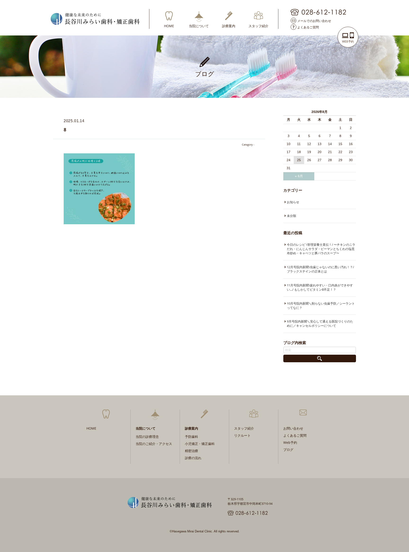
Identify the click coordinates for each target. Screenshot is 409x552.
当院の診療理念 (147, 436)
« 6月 (299, 176)
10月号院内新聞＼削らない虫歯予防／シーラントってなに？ (321, 305)
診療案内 (228, 26)
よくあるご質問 (308, 27)
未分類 (291, 216)
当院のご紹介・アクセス (154, 443)
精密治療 (191, 450)
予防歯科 (191, 436)
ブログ (288, 449)
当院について (199, 26)
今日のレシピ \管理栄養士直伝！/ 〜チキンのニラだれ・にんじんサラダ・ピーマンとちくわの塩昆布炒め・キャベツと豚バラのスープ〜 (321, 248)
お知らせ (293, 202)
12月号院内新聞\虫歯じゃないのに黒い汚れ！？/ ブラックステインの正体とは (320, 269)
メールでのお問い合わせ (314, 20)
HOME (169, 26)
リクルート (242, 435)
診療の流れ (193, 458)
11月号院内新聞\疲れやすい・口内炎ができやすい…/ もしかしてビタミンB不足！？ (320, 287)
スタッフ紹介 (258, 26)
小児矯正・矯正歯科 (200, 443)
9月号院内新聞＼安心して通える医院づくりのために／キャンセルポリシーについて (320, 323)
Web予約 (290, 442)
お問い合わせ (293, 428)
